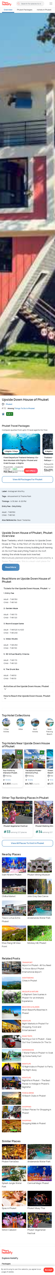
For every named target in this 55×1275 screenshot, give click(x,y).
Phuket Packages (24, 9)
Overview (8, 9)
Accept (48, 1269)
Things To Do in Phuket (24, 408)
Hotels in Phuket (44, 9)
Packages (6, 1263)
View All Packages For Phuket (27, 479)
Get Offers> (31, 471)
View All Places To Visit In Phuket (27, 843)
